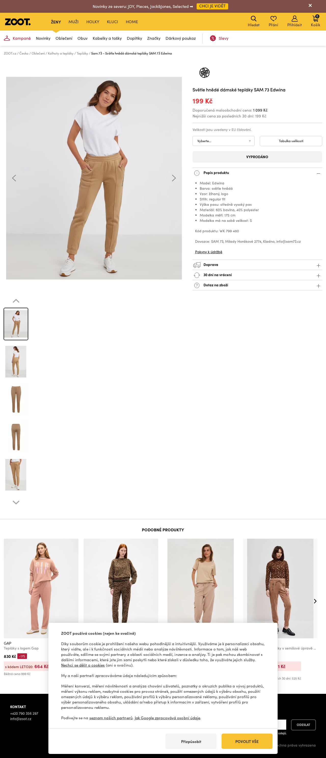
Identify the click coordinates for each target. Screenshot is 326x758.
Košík (315, 20)
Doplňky (134, 38)
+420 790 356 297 (24, 713)
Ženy (56, 21)
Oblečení (64, 38)
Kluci (112, 21)
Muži (74, 21)
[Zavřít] (310, 6)
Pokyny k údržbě (208, 251)
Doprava (210, 264)
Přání (273, 24)
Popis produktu (216, 172)
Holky (92, 21)
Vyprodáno (257, 156)
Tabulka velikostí (291, 141)
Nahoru (313, 727)
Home (132, 21)
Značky (153, 38)
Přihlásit (294, 24)
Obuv (82, 38)
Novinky (43, 38)
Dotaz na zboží (215, 284)
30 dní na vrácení (217, 274)
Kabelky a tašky (107, 38)
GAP (7, 643)
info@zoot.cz (20, 718)
